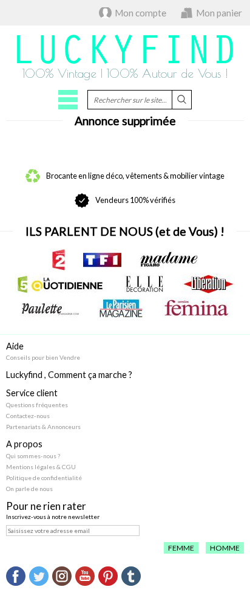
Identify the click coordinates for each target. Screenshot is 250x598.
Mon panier (219, 12)
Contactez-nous (28, 415)
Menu (68, 99)
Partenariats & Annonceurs (43, 426)
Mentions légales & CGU (41, 466)
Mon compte (140, 12)
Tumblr (131, 576)
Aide (15, 346)
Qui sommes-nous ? (33, 455)
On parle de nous (29, 488)
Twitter (39, 576)
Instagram (62, 576)
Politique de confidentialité (44, 477)
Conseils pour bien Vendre (43, 357)
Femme (181, 547)
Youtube (85, 576)
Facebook (15, 576)
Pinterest (108, 576)
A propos (24, 444)
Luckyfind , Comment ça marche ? (69, 374)
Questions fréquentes (37, 404)
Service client (32, 393)
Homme (225, 547)
